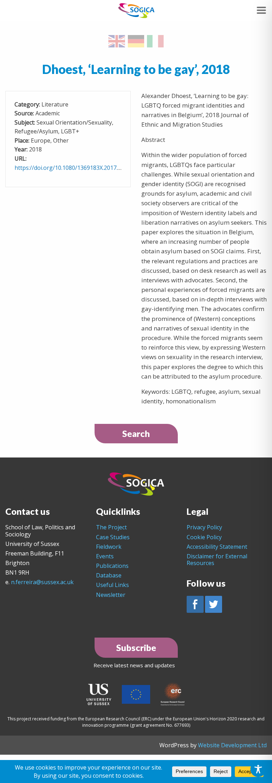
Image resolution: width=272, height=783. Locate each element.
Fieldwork (108, 547)
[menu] (261, 10)
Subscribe (136, 647)
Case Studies (113, 537)
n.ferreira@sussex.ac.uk (42, 582)
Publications (112, 566)
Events (105, 556)
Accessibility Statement (217, 547)
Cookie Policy (204, 537)
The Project (111, 527)
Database (108, 575)
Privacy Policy (204, 527)
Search (136, 433)
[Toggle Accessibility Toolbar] (258, 769)
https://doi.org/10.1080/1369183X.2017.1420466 (77, 168)
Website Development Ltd (232, 745)
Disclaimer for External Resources (217, 559)
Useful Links (112, 585)
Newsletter (110, 595)
